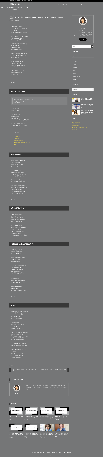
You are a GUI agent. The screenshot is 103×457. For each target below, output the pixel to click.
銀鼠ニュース (14, 4)
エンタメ (76, 58)
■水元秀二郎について (19, 137)
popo (16, 393)
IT (74, 56)
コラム (75, 61)
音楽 (75, 79)
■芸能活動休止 (17, 138)
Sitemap (48, 452)
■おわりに (16, 144)
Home (34, 452)
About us (39, 452)
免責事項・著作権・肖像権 (64, 452)
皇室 (75, 70)
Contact (83, 39)
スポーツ (76, 64)
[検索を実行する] (92, 46)
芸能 (12, 20)
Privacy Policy (54, 452)
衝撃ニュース (77, 76)
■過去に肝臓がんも (18, 140)
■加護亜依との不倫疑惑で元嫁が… (22, 142)
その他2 (75, 67)
